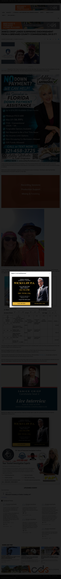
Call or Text (21, 303)
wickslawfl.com (39, 303)
